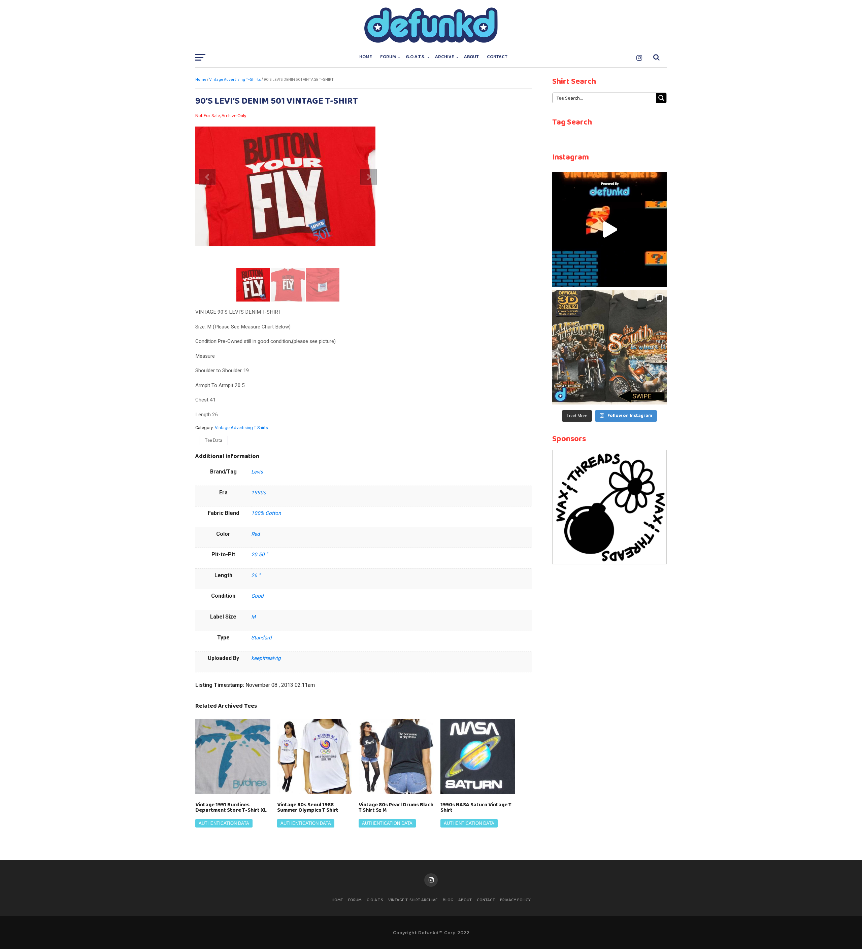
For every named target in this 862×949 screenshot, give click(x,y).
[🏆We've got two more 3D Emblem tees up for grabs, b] (609, 347)
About (471, 57)
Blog (448, 900)
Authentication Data (224, 823)
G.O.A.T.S (375, 900)
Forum (388, 57)
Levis (257, 472)
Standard (261, 638)
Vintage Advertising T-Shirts (235, 79)
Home (365, 57)
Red (255, 534)
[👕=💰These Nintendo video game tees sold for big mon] (609, 229)
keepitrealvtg (266, 658)
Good (257, 596)
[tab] (213, 440)
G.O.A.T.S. (415, 57)
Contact (497, 57)
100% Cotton (266, 513)
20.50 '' (259, 555)
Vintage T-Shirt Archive (413, 900)
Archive (444, 57)
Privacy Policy (515, 900)
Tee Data (213, 440)
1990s (258, 493)
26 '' (255, 575)
